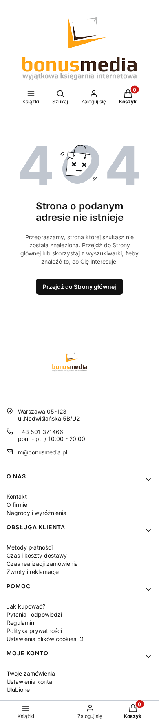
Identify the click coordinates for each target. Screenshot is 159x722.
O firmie (17, 504)
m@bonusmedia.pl (42, 452)
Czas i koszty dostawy (37, 555)
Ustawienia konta (29, 681)
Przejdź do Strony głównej (79, 286)
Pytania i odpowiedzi (34, 614)
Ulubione (18, 689)
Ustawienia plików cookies (42, 638)
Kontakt (17, 496)
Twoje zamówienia (31, 673)
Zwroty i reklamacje (33, 571)
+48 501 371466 (40, 431)
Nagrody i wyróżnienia (36, 512)
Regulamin (20, 622)
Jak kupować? (26, 606)
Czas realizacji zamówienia (42, 563)
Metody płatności (30, 547)
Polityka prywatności (34, 630)
